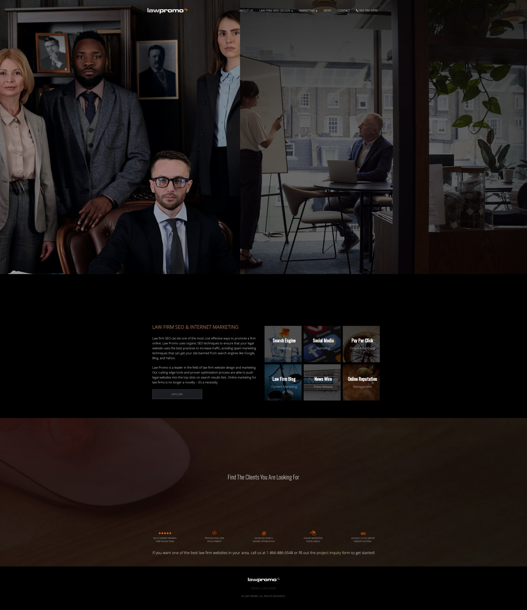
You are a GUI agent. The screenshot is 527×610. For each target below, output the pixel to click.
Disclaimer (269, 588)
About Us (246, 10)
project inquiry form (333, 552)
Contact (344, 10)
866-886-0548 (368, 10)
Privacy (255, 588)
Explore (177, 394)
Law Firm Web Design (275, 10)
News (327, 10)
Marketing (307, 10)
